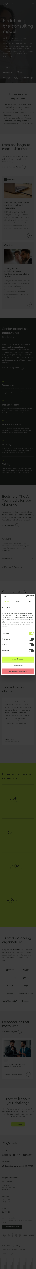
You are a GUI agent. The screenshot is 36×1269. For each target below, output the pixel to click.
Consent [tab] (6, 601)
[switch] (31, 639)
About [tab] (30, 601)
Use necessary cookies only (18, 671)
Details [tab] (18, 601)
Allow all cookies (18, 659)
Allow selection (18, 665)
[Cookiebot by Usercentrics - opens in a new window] (26, 596)
